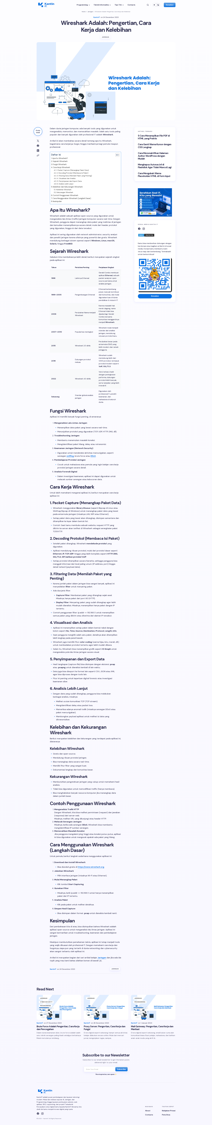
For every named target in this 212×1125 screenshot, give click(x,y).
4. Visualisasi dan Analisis (66, 178)
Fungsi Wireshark (60, 164)
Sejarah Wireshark (60, 161)
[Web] (139, 229)
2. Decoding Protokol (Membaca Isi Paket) (72, 173)
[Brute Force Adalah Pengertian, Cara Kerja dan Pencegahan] (59, 1007)
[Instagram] (143, 229)
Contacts (149, 1115)
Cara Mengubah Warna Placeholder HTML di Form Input (154, 175)
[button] (148, 5)
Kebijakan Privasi (168, 1110)
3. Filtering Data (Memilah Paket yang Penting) (74, 176)
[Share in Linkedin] (38, 150)
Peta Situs (166, 1115)
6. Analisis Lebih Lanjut (65, 184)
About (147, 1110)
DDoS (93, 456)
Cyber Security (46, 1002)
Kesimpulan (57, 201)
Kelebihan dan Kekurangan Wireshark (68, 187)
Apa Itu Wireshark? (60, 158)
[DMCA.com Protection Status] (146, 235)
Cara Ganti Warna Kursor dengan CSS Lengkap (154, 146)
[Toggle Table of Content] (116, 155)
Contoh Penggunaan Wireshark (65, 195)
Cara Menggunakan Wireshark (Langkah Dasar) (72, 198)
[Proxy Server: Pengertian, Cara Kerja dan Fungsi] (106, 1007)
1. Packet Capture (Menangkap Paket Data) (72, 170)
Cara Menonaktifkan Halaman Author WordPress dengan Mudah (153, 156)
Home (83, 12)
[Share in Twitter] (38, 140)
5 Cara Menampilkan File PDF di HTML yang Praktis (154, 137)
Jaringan (90, 12)
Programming (45, 1005)
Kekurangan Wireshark (65, 192)
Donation (169, 5)
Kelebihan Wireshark (63, 190)
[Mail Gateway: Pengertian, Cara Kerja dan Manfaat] (153, 1007)
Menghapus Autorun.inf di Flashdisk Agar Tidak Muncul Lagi (155, 166)
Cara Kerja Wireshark (61, 167)
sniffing (70, 456)
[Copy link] (38, 155)
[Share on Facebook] (38, 145)
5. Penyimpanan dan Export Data (69, 181)
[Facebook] (38, 1113)
